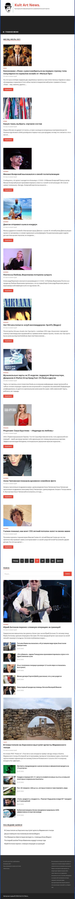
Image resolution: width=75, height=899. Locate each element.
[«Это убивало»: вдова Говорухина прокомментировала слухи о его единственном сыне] (9, 661)
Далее (59, 561)
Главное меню (11, 32)
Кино (5, 68)
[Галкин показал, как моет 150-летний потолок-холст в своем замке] (37, 516)
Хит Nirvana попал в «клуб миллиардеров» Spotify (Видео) (32, 325)
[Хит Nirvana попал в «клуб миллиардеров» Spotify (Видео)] (37, 310)
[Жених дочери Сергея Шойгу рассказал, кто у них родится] (9, 683)
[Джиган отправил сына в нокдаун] (37, 209)
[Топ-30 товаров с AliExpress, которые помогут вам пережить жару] (9, 795)
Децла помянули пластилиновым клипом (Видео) (22, 834)
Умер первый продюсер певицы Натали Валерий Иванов (39, 687)
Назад (15, 561)
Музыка (5, 322)
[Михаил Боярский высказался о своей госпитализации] (37, 159)
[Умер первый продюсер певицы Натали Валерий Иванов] (9, 694)
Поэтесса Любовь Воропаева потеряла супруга (27, 274)
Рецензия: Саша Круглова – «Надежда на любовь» (28, 430)
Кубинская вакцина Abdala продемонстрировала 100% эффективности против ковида (38, 811)
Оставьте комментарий (10, 76)
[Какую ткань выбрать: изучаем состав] (37, 109)
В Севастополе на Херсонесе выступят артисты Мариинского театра (29, 830)
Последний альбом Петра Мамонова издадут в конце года (25, 840)
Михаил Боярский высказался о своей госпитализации (31, 174)
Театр (5, 742)
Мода (5, 121)
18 (32, 561)
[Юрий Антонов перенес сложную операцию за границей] (37, 623)
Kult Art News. (27, 5)
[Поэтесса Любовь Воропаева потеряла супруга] (37, 260)
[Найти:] (37, 574)
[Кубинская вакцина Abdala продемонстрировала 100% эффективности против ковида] (9, 817)
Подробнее (8, 89)
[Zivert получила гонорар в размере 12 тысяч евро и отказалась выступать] (9, 672)
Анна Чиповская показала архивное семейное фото (29, 481)
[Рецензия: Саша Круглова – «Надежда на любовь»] (37, 415)
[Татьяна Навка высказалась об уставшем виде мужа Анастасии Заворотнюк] (9, 650)
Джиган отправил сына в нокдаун (20, 224)
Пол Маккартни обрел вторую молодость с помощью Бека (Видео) (27, 837)
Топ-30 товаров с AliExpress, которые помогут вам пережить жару (42, 788)
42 (53, 561)
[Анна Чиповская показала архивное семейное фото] (37, 466)
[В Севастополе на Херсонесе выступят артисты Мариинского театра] (37, 740)
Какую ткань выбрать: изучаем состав (22, 123)
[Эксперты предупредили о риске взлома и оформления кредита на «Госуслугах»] (9, 773)
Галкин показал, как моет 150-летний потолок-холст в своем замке (36, 531)
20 (42, 561)
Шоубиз (5, 171)
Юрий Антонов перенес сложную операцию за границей (31, 627)
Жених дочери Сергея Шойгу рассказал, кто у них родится (39, 676)
